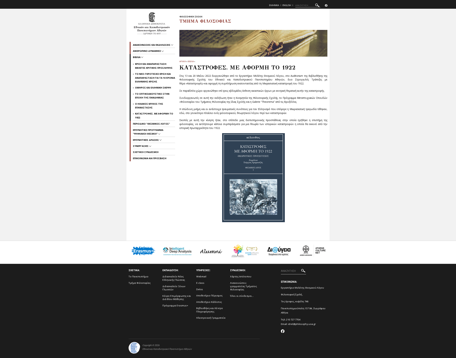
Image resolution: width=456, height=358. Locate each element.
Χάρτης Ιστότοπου (240, 276)
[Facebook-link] (326, 5)
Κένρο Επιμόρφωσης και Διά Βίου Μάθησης (176, 297)
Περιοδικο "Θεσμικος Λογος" (151, 123)
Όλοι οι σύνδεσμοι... (242, 295)
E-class (200, 282)
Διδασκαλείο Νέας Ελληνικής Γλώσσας (173, 278)
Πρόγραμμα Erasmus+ (175, 305)
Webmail (201, 276)
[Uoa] (134, 348)
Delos (199, 289)
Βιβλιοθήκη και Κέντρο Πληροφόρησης (209, 310)
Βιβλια (191, 61)
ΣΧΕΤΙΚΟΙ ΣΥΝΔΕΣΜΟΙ (146, 152)
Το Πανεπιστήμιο (139, 276)
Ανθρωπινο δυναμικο (147, 51)
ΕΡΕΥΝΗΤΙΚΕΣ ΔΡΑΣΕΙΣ (146, 140)
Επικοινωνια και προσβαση (149, 158)
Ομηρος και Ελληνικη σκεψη (153, 87)
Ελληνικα (274, 5)
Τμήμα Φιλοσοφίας (140, 282)
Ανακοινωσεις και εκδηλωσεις (152, 44)
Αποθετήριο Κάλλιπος (209, 302)
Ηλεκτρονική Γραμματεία (210, 317)
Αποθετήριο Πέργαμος (209, 295)
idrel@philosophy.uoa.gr (302, 324)
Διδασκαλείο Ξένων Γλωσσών (173, 288)
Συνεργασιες (141, 146)
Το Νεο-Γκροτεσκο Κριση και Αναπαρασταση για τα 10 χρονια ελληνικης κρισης (155, 77)
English (287, 5)
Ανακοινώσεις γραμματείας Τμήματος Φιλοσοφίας (243, 286)
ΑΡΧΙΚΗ (182, 61)
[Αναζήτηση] (317, 5)
